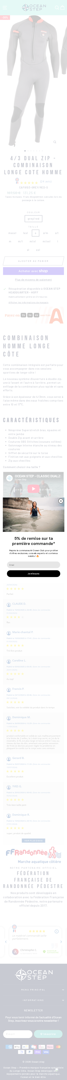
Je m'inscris (33, 573)
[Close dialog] (60, 501)
